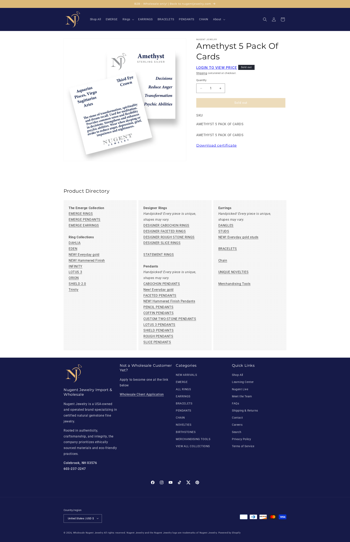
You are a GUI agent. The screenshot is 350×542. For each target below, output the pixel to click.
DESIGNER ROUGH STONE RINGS (169, 237)
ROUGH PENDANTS (158, 336)
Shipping (201, 73)
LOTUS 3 (75, 272)
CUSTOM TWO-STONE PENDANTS (169, 319)
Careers (237, 425)
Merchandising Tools (234, 284)
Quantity (201, 80)
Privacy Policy (241, 439)
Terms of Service (243, 446)
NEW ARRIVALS (186, 375)
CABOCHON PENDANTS (161, 284)
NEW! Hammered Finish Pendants (169, 301)
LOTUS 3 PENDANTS (159, 325)
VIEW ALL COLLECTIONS (193, 446)
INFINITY (75, 266)
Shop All (237, 375)
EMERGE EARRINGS (84, 226)
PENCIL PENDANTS (158, 307)
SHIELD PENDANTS (158, 330)
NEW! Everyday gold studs (238, 237)
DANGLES (226, 226)
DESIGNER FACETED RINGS (164, 231)
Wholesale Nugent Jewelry (88, 532)
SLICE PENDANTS (157, 342)
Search (236, 432)
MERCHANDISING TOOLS (193, 439)
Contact (237, 417)
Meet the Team (242, 396)
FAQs (235, 403)
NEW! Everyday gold (84, 255)
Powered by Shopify (229, 532)
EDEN (73, 249)
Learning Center (243, 382)
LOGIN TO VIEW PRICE (216, 67)
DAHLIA (75, 243)
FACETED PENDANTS (159, 295)
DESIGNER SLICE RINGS (161, 243)
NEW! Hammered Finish (87, 260)
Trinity (73, 290)
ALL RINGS (183, 389)
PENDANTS (183, 410)
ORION (74, 278)
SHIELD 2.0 (77, 284)
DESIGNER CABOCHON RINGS (166, 226)
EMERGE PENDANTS (84, 220)
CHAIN (180, 417)
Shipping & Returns (245, 410)
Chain (222, 260)
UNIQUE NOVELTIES (233, 272)
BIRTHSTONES (186, 432)
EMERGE (182, 382)
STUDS (223, 231)
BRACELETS (227, 249)
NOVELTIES (183, 425)
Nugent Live (240, 389)
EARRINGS (183, 396)
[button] (128, 19)
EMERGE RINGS (81, 214)
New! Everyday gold (158, 290)
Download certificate (216, 145)
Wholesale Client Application (142, 395)
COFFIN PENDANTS (158, 313)
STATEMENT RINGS (158, 255)
